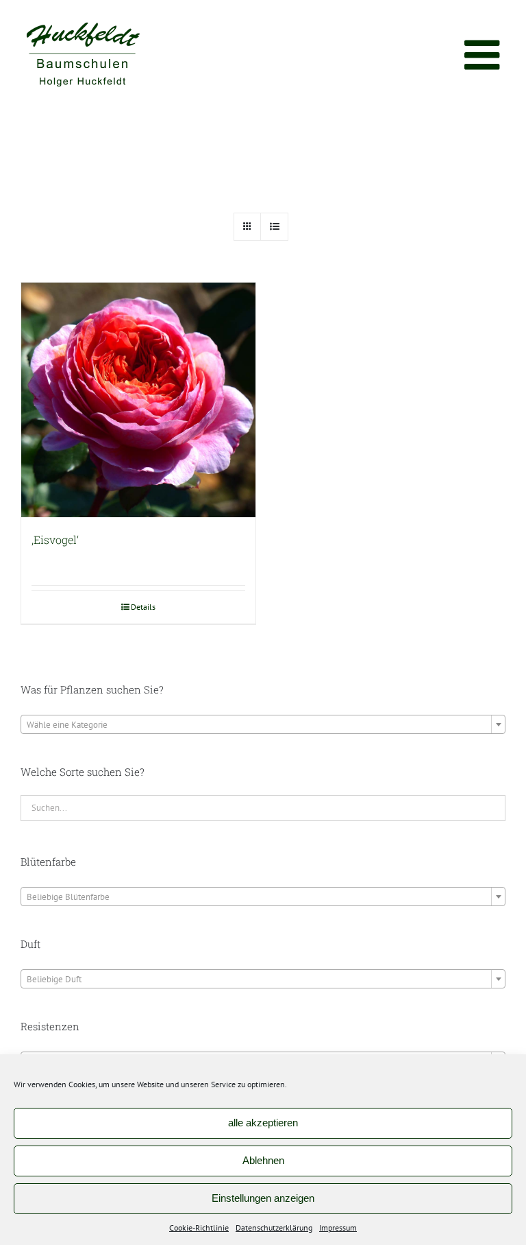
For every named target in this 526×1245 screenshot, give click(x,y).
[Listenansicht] (274, 226)
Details (143, 607)
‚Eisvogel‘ (55, 539)
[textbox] (263, 725)
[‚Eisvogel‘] (138, 400)
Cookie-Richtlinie (199, 1227)
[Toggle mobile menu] (484, 54)
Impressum (338, 1227)
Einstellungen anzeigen (263, 1198)
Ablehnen (263, 1160)
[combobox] (263, 724)
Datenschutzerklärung (274, 1227)
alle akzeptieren (263, 1122)
